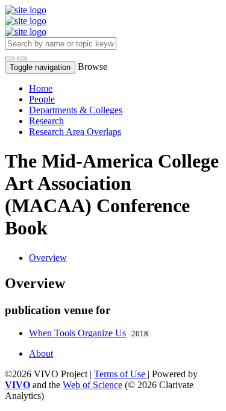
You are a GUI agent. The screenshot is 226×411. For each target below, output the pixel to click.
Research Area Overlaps (75, 132)
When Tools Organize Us (77, 333)
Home (40, 88)
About (41, 353)
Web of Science (92, 385)
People (42, 99)
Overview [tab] (48, 258)
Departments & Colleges (75, 110)
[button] (9, 58)
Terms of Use (121, 374)
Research (46, 121)
